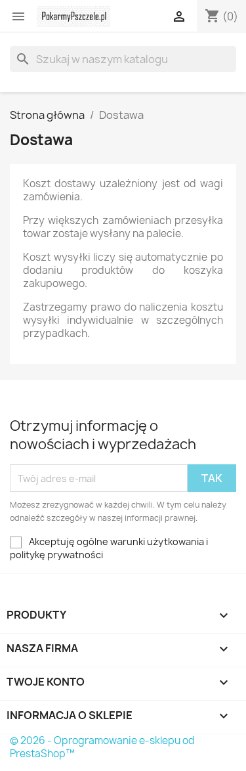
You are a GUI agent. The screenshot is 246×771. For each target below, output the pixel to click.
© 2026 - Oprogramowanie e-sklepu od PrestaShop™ (102, 747)
